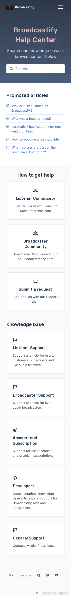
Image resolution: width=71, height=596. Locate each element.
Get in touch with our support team (35, 299)
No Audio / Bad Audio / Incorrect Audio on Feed (36, 129)
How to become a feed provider (36, 139)
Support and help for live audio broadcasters (31, 405)
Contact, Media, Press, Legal (34, 546)
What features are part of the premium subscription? (34, 149)
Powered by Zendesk (54, 593)
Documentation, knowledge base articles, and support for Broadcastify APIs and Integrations (35, 501)
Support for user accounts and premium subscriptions (33, 453)
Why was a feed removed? (31, 118)
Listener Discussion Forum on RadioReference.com (35, 208)
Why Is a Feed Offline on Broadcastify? (30, 108)
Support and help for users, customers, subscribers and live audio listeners (33, 360)
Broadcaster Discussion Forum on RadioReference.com (35, 256)
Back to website (20, 575)
